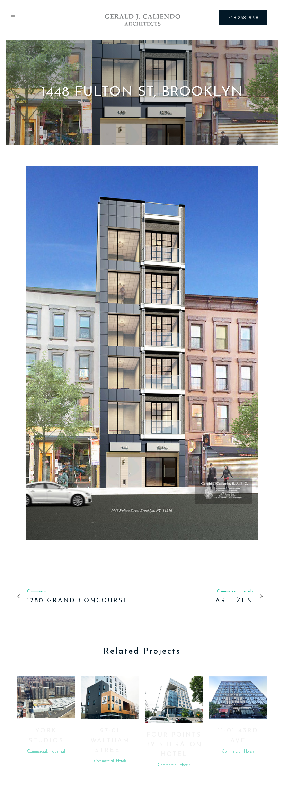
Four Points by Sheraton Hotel (174, 745)
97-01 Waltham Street (110, 741)
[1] (142, 544)
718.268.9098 (243, 17)
